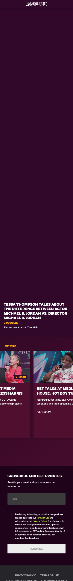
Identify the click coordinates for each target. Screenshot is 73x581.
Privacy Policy (40, 521)
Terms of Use (42, 517)
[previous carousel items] (5, 375)
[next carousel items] (68, 375)
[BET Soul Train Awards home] (36, 5)
